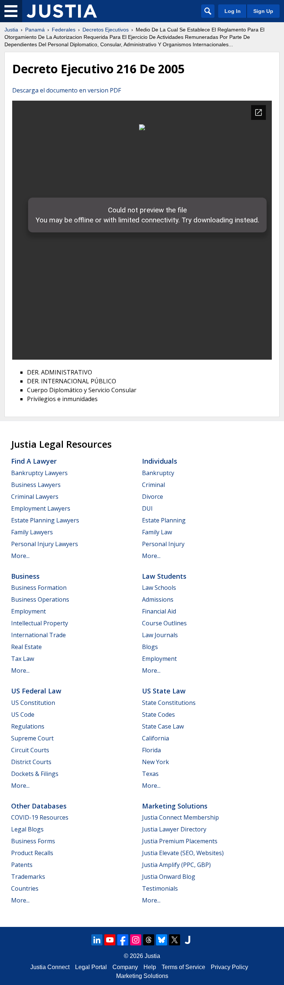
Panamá (35, 30)
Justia (11, 30)
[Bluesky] (161, 939)
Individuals (159, 461)
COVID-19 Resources (39, 817)
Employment (28, 611)
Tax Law (22, 659)
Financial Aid (159, 611)
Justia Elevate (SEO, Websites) (183, 853)
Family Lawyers (32, 532)
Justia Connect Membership (180, 817)
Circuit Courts (30, 750)
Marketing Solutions (174, 805)
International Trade (38, 635)
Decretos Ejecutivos (105, 30)
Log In (232, 11)
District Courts (31, 762)
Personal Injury (163, 544)
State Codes (158, 714)
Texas (150, 774)
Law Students (164, 576)
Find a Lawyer (34, 461)
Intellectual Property (39, 623)
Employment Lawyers (40, 508)
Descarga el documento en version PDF (66, 90)
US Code (22, 714)
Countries (24, 888)
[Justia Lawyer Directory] (187, 939)
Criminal (153, 485)
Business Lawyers (36, 485)
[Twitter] (174, 939)
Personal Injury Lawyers (44, 544)
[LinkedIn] (96, 939)
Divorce (152, 496)
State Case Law (163, 726)
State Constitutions (169, 703)
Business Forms (33, 841)
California (155, 738)
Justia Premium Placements (179, 841)
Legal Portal (91, 967)
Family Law (157, 532)
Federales (63, 30)
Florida (151, 750)
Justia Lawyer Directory (174, 829)
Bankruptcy (158, 473)
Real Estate (26, 647)
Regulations (27, 726)
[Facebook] (122, 939)
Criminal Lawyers (34, 496)
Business (25, 576)
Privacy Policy (229, 967)
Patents (22, 865)
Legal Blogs (27, 829)
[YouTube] (109, 939)
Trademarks (28, 877)
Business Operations (40, 599)
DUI (147, 508)
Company (125, 967)
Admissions (157, 599)
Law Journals (160, 635)
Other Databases (39, 805)
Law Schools (159, 588)
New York (155, 762)
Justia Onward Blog (168, 877)
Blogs (150, 647)
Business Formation (39, 588)
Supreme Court (32, 738)
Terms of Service (183, 967)
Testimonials (160, 888)
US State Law (164, 690)
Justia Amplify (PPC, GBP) (176, 865)
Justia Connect (50, 967)
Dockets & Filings (34, 774)
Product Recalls (32, 853)
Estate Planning (164, 520)
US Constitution (33, 703)
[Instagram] (135, 939)
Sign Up (263, 11)
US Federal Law (36, 690)
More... (20, 556)
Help (149, 967)
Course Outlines (164, 623)
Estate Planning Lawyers (45, 520)
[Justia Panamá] (62, 11)
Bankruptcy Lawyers (39, 473)
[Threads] (148, 939)
